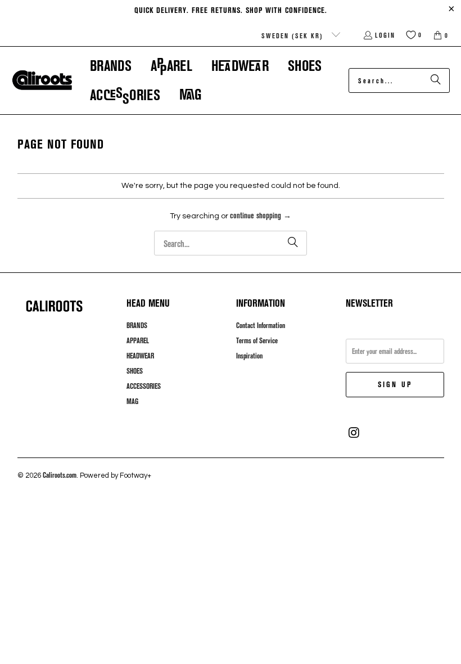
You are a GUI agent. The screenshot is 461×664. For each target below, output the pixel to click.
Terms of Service (257, 340)
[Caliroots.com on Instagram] (354, 432)
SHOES (134, 370)
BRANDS (136, 325)
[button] (110, 65)
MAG (132, 401)
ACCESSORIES (143, 386)
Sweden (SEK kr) (293, 35)
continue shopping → (260, 215)
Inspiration (249, 355)
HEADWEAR (140, 355)
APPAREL (137, 340)
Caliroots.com (59, 474)
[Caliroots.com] (42, 80)
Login (385, 35)
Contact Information (260, 325)
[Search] (436, 80)
